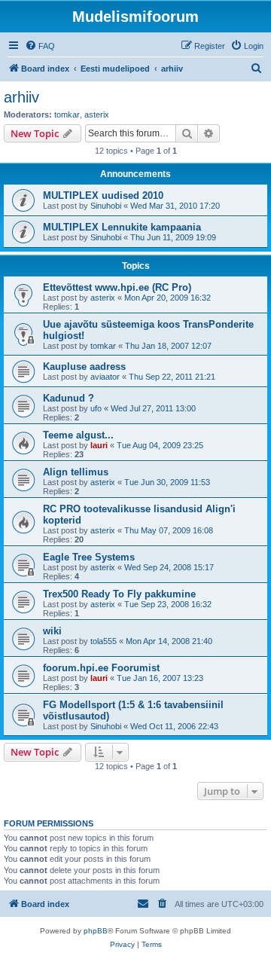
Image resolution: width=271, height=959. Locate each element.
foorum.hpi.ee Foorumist (101, 667)
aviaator (105, 376)
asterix (96, 114)
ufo (96, 408)
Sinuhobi (105, 205)
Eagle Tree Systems (89, 557)
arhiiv (21, 97)
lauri (99, 445)
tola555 (103, 641)
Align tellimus (75, 472)
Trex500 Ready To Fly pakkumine (119, 594)
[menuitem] (40, 46)
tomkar (67, 114)
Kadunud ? (68, 398)
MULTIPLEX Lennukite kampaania (122, 227)
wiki (52, 631)
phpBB (96, 931)
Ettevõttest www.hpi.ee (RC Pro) (117, 287)
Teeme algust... (78, 435)
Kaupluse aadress (84, 366)
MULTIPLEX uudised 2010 (103, 195)
